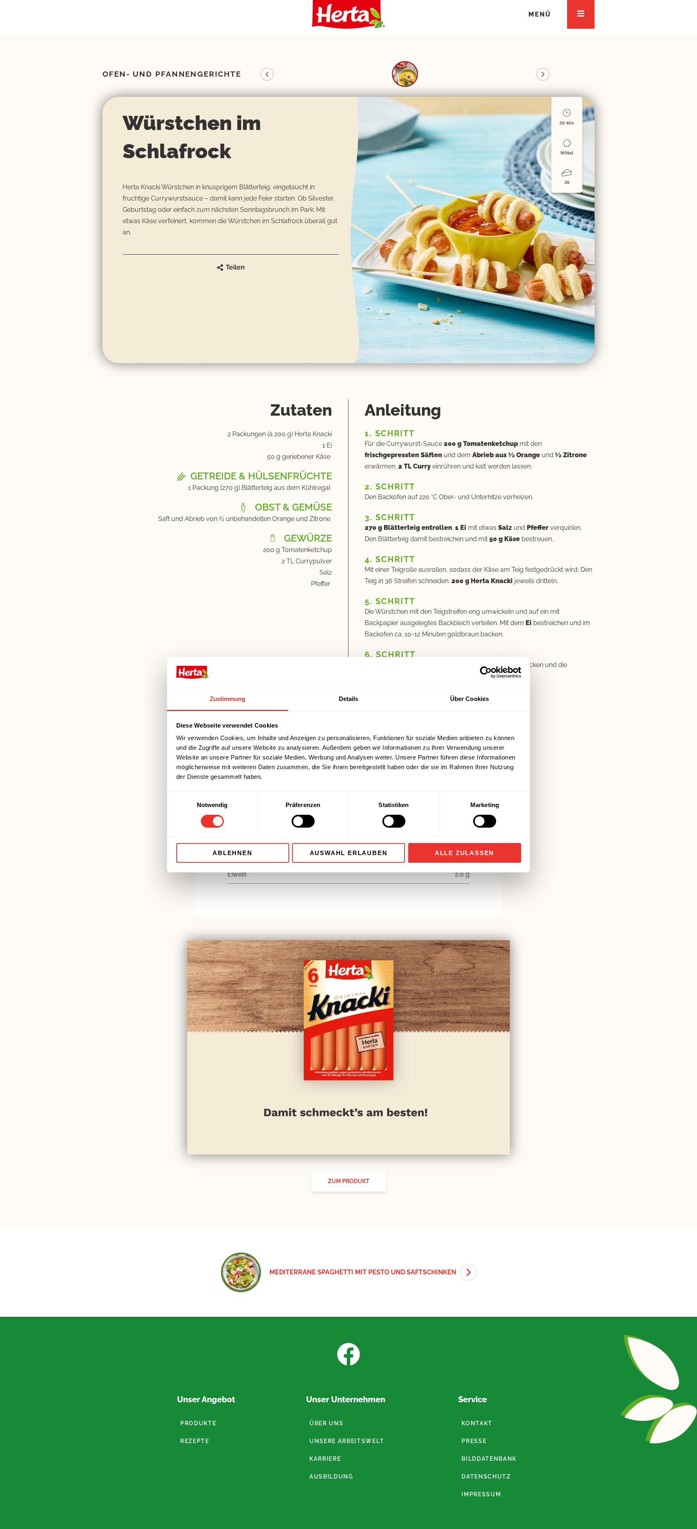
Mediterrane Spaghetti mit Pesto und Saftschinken (362, 1272)
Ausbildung (331, 1476)
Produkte (198, 1423)
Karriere (325, 1459)
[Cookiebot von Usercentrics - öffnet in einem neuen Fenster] (486, 672)
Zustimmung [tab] (228, 698)
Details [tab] (349, 698)
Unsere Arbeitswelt (346, 1441)
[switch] (303, 821)
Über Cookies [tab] (469, 698)
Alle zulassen (464, 852)
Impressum (481, 1494)
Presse (473, 1441)
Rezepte (194, 1441)
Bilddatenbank (489, 1459)
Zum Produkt (348, 1181)
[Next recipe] (468, 1272)
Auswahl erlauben (349, 852)
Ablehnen (232, 852)
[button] (267, 74)
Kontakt (476, 1423)
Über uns (326, 1423)
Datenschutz (486, 1476)
